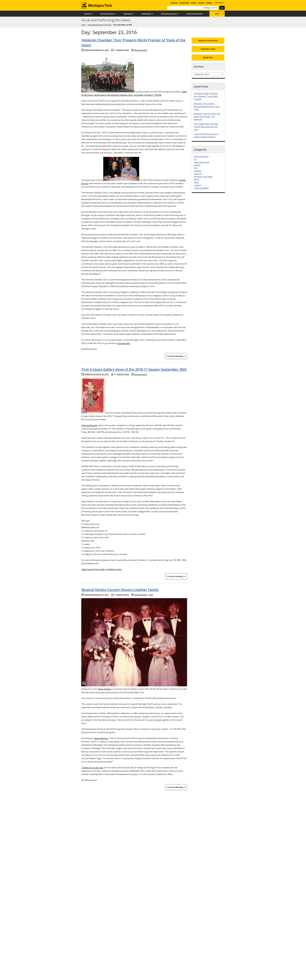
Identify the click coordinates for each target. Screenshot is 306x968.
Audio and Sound (201, 162)
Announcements (140, 50)
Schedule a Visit (208, 49)
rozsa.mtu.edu (123, 343)
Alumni (193, 3)
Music (196, 179)
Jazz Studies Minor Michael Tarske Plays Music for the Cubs (206, 127)
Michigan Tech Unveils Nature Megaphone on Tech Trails (206, 106)
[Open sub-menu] (223, 2)
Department (146, 13)
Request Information (208, 40)
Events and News (107, 13)
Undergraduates (201, 188)
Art (195, 159)
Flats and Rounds (89, 425)
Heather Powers (122, 50)
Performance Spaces (169, 13)
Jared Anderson (101, 738)
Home (83, 25)
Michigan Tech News (203, 176)
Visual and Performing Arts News (105, 20)
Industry (209, 3)
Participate (127, 13)
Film (195, 168)
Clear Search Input (200, 8)
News (151, 594)
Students (174, 3)
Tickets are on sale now (92, 767)
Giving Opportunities (195, 13)
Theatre (197, 185)
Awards (197, 165)
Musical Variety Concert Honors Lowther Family (120, 589)
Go (222, 8)
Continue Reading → (176, 356)
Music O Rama (104, 689)
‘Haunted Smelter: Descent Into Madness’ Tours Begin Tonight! (206, 96)
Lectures (198, 173)
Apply (217, 13)
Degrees (87, 13)
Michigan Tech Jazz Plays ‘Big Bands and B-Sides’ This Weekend (207, 116)
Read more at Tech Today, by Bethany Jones (102, 569)
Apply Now (208, 57)
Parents (201, 3)
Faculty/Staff (184, 3)
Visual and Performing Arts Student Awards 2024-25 (206, 135)
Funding (197, 171)
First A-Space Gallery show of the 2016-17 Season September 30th (134, 369)
